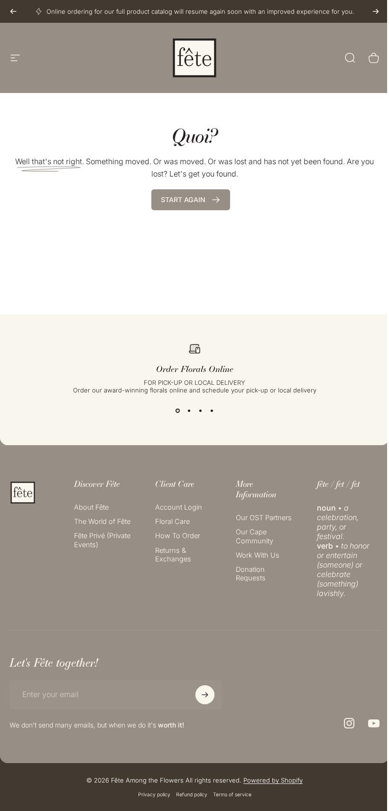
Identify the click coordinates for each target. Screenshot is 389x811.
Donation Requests (251, 573)
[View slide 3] (200, 411)
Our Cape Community (254, 536)
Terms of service (232, 795)
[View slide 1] (177, 411)
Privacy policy (154, 795)
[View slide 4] (211, 411)
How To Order (177, 535)
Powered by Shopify (273, 780)
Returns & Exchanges (173, 554)
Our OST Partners (264, 517)
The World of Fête (102, 521)
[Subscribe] (204, 694)
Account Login (178, 507)
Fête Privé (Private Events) (102, 540)
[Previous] (13, 11)
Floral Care (172, 521)
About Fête (91, 507)
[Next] (375, 11)
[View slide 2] (188, 411)
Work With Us (257, 555)
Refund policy (191, 795)
